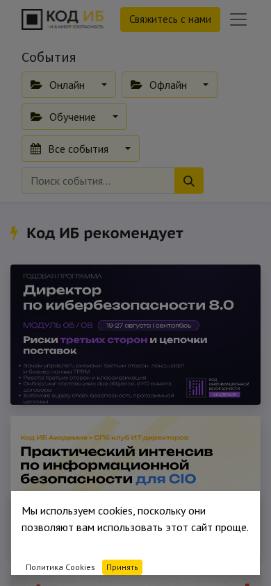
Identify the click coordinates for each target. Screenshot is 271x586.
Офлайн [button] (168, 85)
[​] (16, 232)
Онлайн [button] (67, 85)
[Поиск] (189, 180)
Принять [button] (122, 567)
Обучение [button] (73, 117)
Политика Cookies (60, 567)
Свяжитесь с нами (170, 19)
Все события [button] (78, 149)
